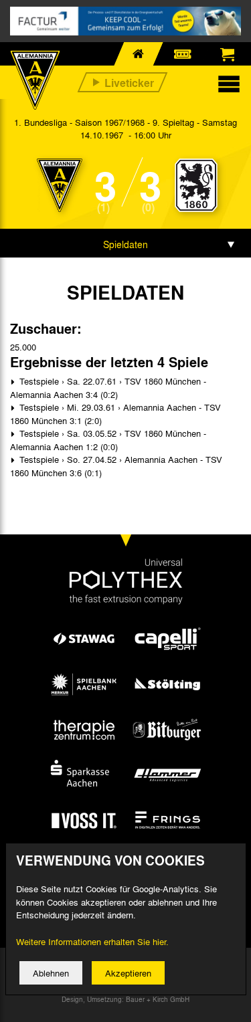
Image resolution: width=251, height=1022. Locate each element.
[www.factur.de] (125, 21)
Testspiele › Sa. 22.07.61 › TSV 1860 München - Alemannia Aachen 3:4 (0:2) (108, 388)
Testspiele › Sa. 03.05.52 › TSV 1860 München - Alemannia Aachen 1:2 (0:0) (108, 440)
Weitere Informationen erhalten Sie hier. (92, 941)
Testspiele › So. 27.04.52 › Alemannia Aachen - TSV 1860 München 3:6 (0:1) (116, 466)
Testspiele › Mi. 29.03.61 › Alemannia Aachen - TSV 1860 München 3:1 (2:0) (115, 414)
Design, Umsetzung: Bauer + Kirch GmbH (125, 999)
